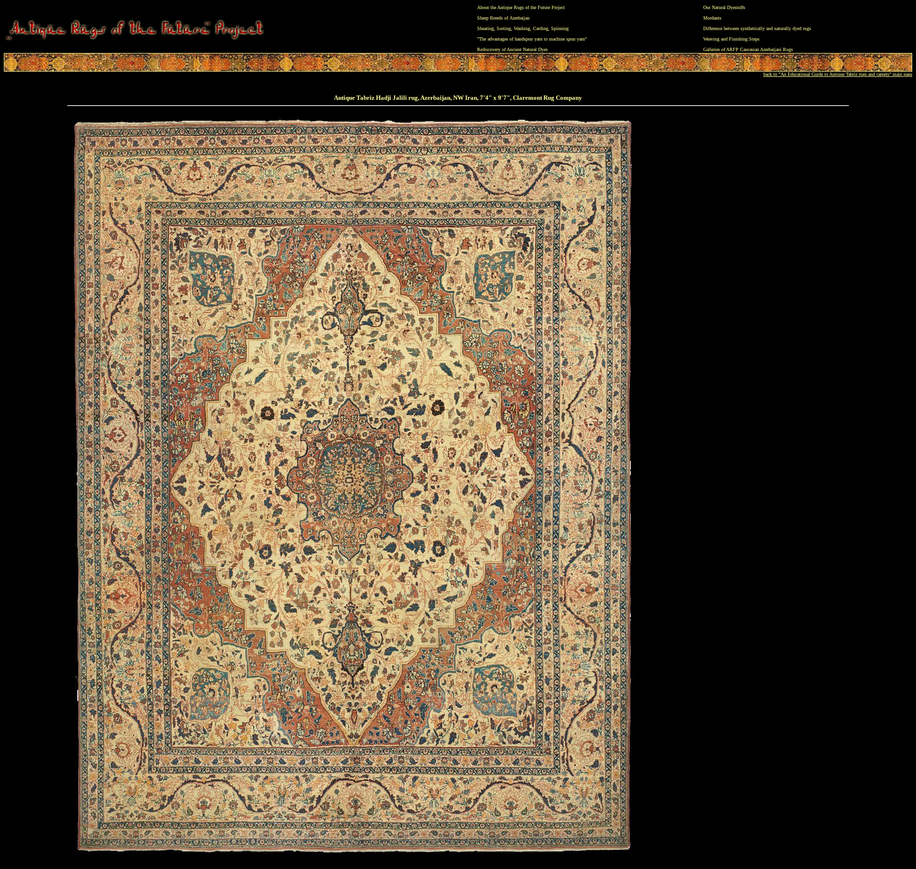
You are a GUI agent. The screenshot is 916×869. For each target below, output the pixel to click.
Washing (522, 28)
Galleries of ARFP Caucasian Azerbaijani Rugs (748, 49)
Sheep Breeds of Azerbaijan (503, 18)
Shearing (485, 28)
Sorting (504, 28)
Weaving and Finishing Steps (731, 39)
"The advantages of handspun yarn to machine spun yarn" (532, 39)
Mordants (712, 18)
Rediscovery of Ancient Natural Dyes (512, 49)
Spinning (560, 28)
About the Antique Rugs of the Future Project (521, 7)
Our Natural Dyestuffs (724, 7)
